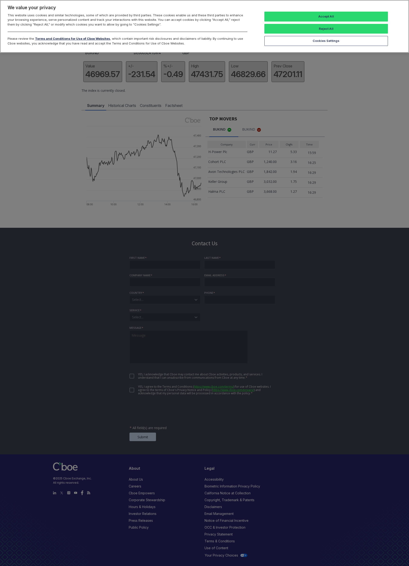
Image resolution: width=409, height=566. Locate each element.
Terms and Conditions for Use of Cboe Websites (72, 38)
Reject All (326, 29)
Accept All (326, 16)
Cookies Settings (326, 41)
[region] (204, 26)
